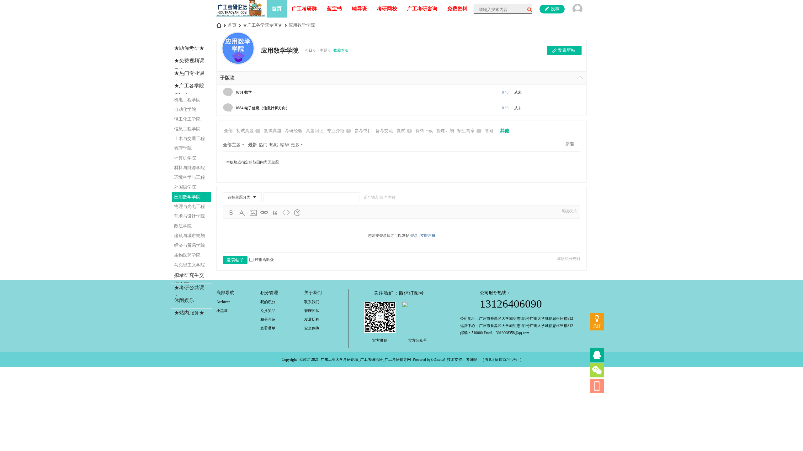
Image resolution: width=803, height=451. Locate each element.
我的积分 (267, 302)
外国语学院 (185, 187)
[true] (527, 9)
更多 (295, 145)
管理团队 (311, 310)
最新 (252, 145)
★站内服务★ (189, 312)
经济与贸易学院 (189, 245)
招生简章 (468, 130)
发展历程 (311, 319)
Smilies (297, 212)
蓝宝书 (334, 8)
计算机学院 (185, 158)
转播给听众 (264, 259)
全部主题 (232, 145)
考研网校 (387, 8)
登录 (414, 235)
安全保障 (311, 328)
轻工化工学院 (187, 119)
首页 (277, 8)
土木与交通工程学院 (189, 139)
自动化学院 (185, 109)
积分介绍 (267, 319)
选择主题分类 (239, 197)
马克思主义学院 (189, 264)
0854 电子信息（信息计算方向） (263, 108)
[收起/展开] (580, 77)
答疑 (489, 130)
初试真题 (247, 130)
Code (286, 212)
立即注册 (427, 235)
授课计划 (445, 130)
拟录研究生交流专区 (189, 279)
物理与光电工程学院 (189, 207)
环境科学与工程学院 (189, 178)
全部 (228, 130)
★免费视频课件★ (189, 65)
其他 (504, 130)
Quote (275, 212)
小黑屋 (222, 310)
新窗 (570, 144)
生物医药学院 (187, 255)
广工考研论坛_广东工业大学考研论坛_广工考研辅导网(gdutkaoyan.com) (218, 25)
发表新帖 (566, 50)
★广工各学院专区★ (262, 25)
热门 (263, 145)
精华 (284, 145)
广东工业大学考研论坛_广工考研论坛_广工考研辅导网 (366, 359)
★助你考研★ (189, 48)
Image (253, 212)
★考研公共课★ (189, 292)
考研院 (471, 359)
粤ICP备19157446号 (501, 359)
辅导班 (359, 8)
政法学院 (183, 226)
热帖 (273, 145)
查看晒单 (267, 328)
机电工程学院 (187, 99)
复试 (403, 130)
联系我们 (311, 302)
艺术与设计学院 (189, 216)
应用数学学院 (302, 25)
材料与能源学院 (189, 167)
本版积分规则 (568, 259)
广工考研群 (304, 8)
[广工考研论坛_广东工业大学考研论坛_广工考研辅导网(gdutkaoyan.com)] (240, 8)
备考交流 (384, 130)
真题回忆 (314, 130)
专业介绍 (338, 130)
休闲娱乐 (184, 300)
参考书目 (363, 130)
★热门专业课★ (189, 77)
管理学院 (183, 148)
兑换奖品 (267, 310)
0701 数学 (244, 92)
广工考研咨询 (422, 8)
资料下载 (424, 130)
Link (264, 212)
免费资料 (457, 8)
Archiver (223, 302)
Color (242, 212)
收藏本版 (340, 50)
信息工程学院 (187, 129)
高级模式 (569, 211)
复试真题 (272, 130)
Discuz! (439, 359)
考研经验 (293, 130)
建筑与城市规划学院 (189, 237)
